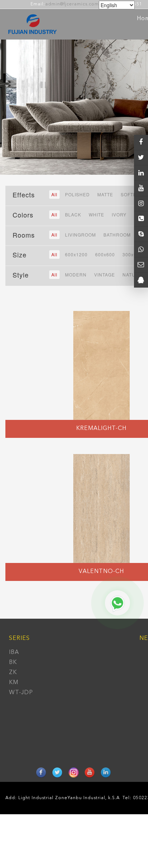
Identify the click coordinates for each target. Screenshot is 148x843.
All (54, 194)
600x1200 (76, 254)
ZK (13, 672)
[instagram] (141, 188)
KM (13, 683)
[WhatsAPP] (141, 249)
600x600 (105, 254)
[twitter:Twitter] (141, 157)
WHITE (96, 214)
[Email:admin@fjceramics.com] (141, 264)
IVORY (119, 214)
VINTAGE (104, 274)
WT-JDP (21, 693)
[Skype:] (141, 234)
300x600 (132, 254)
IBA (14, 652)
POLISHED (77, 194)
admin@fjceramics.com (72, 4)
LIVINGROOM (80, 235)
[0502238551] (141, 218)
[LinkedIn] (141, 172)
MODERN (76, 274)
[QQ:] (141, 280)
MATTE (105, 194)
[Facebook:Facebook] (141, 142)
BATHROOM (117, 235)
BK (13, 662)
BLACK (73, 214)
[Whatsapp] (117, 602)
